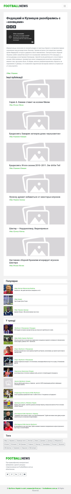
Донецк (22, 200)
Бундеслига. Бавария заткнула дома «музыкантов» (35, 133)
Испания (13, 444)
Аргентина (25, 371)
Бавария (23, 136)
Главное (30, 444)
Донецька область (20, 403)
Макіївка (29, 403)
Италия (16, 105)
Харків (34, 403)
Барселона (18, 371)
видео (20, 299)
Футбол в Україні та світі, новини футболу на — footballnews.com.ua (33, 488)
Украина (14, 73)
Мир (8, 73)
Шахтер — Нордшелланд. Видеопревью (28, 228)
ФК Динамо (22, 444)
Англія (17, 381)
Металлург (32, 448)
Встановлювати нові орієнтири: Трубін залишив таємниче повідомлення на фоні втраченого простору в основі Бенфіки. (39, 427)
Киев (36, 440)
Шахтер (22, 231)
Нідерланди (18, 392)
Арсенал (61, 444)
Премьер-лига (21, 440)
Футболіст (18, 328)
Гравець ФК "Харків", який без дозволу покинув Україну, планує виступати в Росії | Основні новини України (39, 405)
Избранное (58, 440)
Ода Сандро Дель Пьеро (21, 301)
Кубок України (22, 338)
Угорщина (32, 328)
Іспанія (28, 381)
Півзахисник (25, 328)
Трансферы (46, 444)
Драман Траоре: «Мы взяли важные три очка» (26, 312)
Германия (17, 136)
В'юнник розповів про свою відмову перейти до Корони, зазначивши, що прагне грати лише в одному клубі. (39, 351)
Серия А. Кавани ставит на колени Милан (29, 102)
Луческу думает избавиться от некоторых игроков (34, 197)
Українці (35, 413)
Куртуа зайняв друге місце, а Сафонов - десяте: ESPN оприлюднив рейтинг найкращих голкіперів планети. (37, 384)
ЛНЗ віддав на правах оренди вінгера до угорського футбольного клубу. (33, 330)
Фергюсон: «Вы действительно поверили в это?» (27, 290)
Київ (16, 338)
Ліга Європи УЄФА (28, 392)
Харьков (24, 448)
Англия (22, 265)
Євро (16, 349)
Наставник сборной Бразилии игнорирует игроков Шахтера (34, 261)
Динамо (42, 440)
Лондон (31, 371)
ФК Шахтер (7, 448)
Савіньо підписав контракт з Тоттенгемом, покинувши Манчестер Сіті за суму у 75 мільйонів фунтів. (39, 362)
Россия (54, 444)
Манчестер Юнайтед (29, 288)
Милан (22, 105)
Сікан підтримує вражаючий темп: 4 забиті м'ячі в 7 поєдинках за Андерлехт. (35, 394)
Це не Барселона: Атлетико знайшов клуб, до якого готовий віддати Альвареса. (36, 373)
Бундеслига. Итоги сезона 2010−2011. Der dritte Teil (34, 165)
